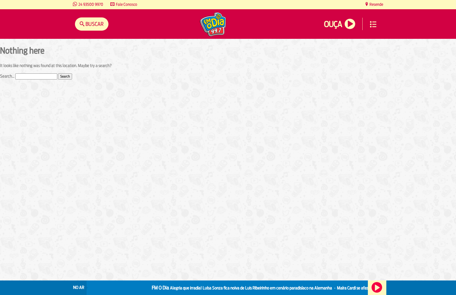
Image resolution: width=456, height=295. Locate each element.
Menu (373, 24)
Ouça (333, 24)
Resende (376, 4)
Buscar (94, 24)
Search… (7, 76)
